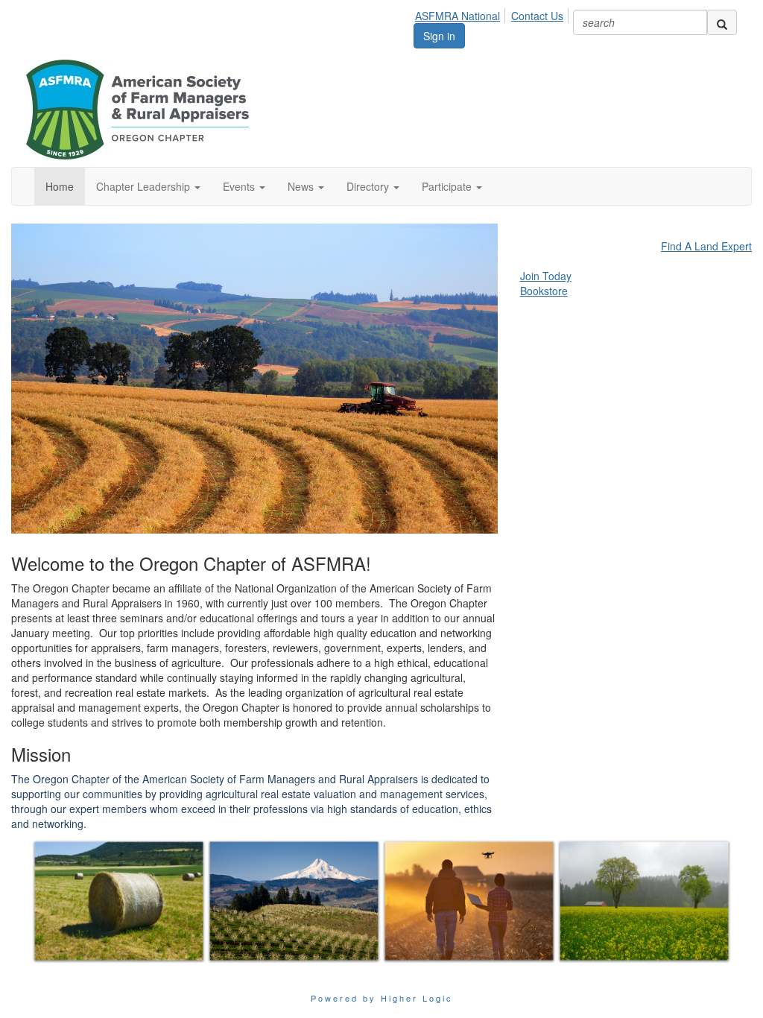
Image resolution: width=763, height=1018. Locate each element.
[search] (722, 22)
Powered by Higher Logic (382, 998)
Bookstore (544, 290)
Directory (369, 186)
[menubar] (493, 13)
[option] (118, 900)
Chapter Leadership (144, 186)
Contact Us (537, 15)
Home (59, 186)
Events (240, 186)
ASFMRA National (457, 15)
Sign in (439, 35)
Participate (448, 186)
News (302, 186)
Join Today (546, 275)
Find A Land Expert (706, 245)
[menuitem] (462, 13)
